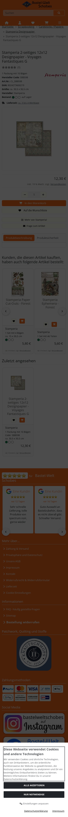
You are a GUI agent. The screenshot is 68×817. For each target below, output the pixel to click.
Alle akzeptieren (34, 785)
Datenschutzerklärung (36, 810)
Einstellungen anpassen (35, 803)
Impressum (58, 810)
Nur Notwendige (34, 794)
